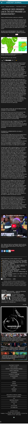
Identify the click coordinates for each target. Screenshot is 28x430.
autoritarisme (16, 244)
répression (3, 246)
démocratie (6, 245)
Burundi (20, 244)
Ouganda (16, 245)
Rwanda (20, 246)
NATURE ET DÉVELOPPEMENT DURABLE (14, 368)
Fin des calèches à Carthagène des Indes (11, 269)
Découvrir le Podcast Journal (14, 394)
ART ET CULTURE (14, 282)
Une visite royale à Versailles (8, 267)
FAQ (14, 403)
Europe (14, 381)
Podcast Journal (14, 3)
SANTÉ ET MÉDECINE (9, 283)
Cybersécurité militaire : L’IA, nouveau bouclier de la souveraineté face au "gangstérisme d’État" (14, 265)
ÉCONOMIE (18, 281)
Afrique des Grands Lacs (8, 244)
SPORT (15, 284)
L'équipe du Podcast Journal (14, 396)
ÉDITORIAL (5, 281)
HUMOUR (24, 285)
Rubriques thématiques (10, 6)
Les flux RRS (14, 405)
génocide (10, 245)
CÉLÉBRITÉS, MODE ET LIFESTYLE (7, 284)
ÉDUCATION (20, 282)
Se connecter (14, 407)
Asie (14, 387)
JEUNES (3, 285)
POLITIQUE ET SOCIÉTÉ (21, 6)
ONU (13, 245)
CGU (14, 398)
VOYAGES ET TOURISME (19, 285)
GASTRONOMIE (16, 283)
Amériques (14, 389)
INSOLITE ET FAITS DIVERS (9, 285)
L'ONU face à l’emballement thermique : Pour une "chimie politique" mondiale (14, 348)
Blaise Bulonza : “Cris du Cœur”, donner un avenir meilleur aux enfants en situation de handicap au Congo (14, 261)
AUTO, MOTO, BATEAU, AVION (21, 284)
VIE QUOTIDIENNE (22, 283)
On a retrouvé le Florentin (7, 270)
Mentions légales (14, 400)
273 (14, 279)
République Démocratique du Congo (12, 246)
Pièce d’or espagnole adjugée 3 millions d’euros (14, 276)
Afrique (14, 383)
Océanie (14, 390)
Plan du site (14, 402)
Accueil (2, 6)
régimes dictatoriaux (22, 245)
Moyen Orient (14, 385)
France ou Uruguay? (6, 268)
